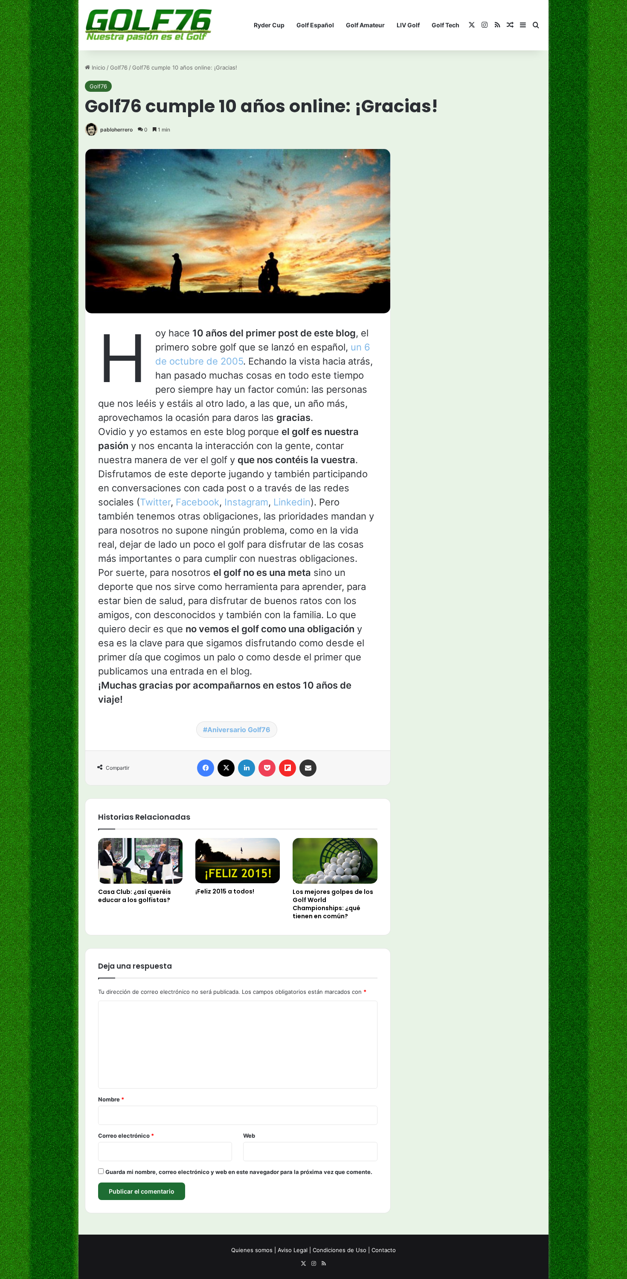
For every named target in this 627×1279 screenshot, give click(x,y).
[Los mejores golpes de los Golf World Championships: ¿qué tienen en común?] (335, 861)
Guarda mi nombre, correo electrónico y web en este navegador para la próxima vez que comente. (238, 1171)
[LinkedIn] (246, 768)
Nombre (111, 1099)
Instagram (246, 502)
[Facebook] (205, 768)
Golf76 (119, 67)
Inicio (97, 67)
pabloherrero (116, 129)
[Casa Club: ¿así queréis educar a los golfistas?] (140, 861)
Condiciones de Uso (339, 1250)
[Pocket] (267, 768)
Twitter (155, 502)
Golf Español (315, 25)
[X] (226, 768)
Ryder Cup (269, 25)
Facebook (197, 502)
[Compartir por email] (307, 768)
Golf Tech (445, 25)
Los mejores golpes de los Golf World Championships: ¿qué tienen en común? (333, 904)
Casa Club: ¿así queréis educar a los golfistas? (134, 896)
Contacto (384, 1250)
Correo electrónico (126, 1135)
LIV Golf (408, 25)
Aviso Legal (293, 1250)
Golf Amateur (365, 25)
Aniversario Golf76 (238, 729)
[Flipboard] (287, 768)
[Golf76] (148, 25)
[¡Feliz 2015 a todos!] (237, 860)
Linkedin (292, 502)
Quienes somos (252, 1250)
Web (249, 1135)
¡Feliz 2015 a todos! (224, 891)
